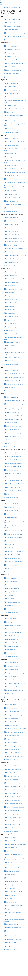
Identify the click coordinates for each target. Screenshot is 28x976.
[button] (1, 1)
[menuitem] (1, 3)
